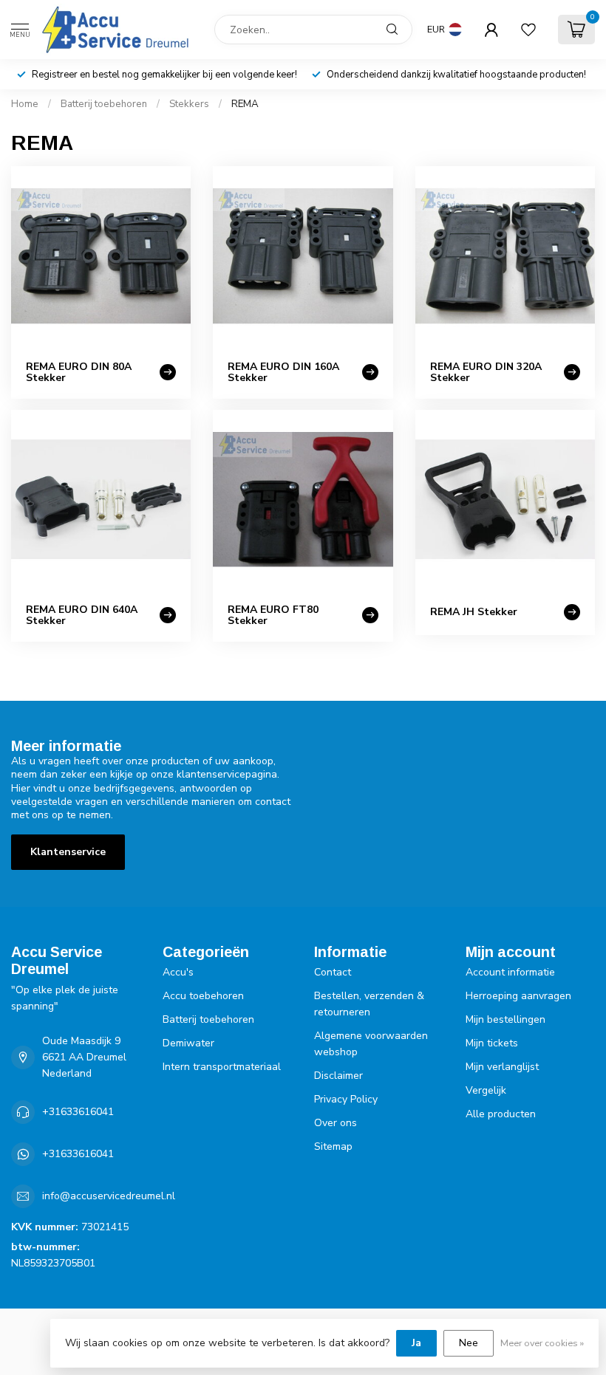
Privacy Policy (346, 1099)
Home (24, 104)
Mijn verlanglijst (502, 1067)
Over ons (335, 1123)
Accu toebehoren (203, 996)
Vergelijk (486, 1090)
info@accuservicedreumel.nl (108, 1196)
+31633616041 (78, 1112)
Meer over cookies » (542, 1343)
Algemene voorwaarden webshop (371, 1044)
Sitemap (333, 1146)
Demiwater (188, 1043)
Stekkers (189, 104)
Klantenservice (68, 852)
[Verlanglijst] (528, 29)
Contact (332, 972)
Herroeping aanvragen (518, 996)
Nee (468, 1343)
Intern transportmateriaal (222, 1067)
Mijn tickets (492, 1043)
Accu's (178, 972)
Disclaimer (338, 1076)
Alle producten (501, 1114)
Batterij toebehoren (104, 104)
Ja (416, 1343)
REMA (245, 104)
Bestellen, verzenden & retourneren (369, 1004)
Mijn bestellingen (505, 1019)
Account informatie (510, 972)
